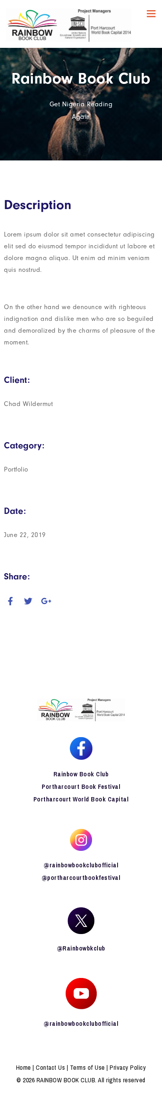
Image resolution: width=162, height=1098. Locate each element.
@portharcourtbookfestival (81, 877)
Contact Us (50, 1067)
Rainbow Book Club (81, 774)
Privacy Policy (128, 1067)
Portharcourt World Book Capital (81, 799)
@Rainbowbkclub (81, 948)
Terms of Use (87, 1067)
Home (23, 1067)
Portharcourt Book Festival (81, 786)
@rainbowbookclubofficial (81, 865)
